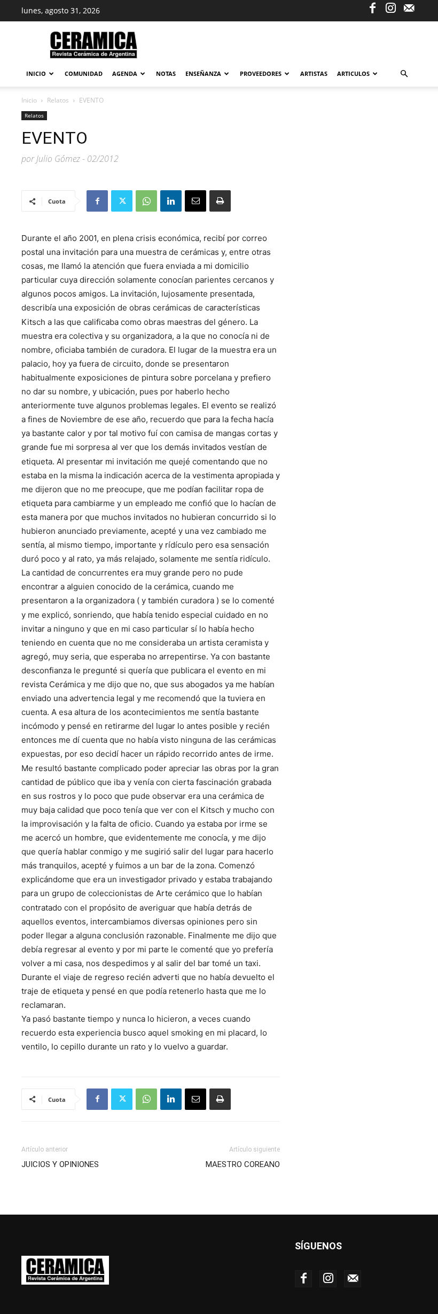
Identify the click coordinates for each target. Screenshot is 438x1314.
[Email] (195, 201)
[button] (404, 74)
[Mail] (409, 7)
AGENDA (124, 73)
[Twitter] (121, 201)
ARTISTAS (313, 73)
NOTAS (166, 73)
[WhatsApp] (146, 201)
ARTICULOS (353, 73)
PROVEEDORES (260, 73)
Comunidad (84, 73)
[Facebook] (372, 7)
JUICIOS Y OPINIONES (60, 1164)
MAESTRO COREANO (243, 1164)
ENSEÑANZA (203, 73)
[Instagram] (390, 7)
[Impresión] (220, 201)
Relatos (58, 100)
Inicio (36, 73)
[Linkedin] (171, 201)
